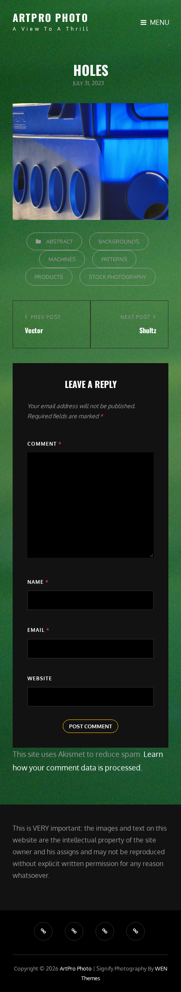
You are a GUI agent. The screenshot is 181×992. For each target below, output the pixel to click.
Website (39, 678)
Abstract (59, 241)
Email (38, 630)
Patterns (114, 259)
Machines (62, 259)
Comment (44, 444)
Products (49, 276)
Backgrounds (118, 241)
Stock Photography (117, 276)
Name (37, 582)
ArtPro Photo (50, 17)
